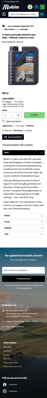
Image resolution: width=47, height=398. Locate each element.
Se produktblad (15, 137)
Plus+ (7, 222)
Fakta (7, 215)
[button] (4, 14)
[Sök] (42, 14)
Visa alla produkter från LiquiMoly (17, 144)
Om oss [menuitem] (6, 355)
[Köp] (34, 115)
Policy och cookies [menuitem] (10, 362)
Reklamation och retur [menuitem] (12, 366)
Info (6, 152)
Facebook (13, 384)
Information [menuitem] (9, 342)
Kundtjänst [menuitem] (7, 351)
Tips (6, 234)
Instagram (13, 391)
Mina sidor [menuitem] (7, 347)
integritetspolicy (24, 288)
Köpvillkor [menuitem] (7, 358)
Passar (7, 228)
